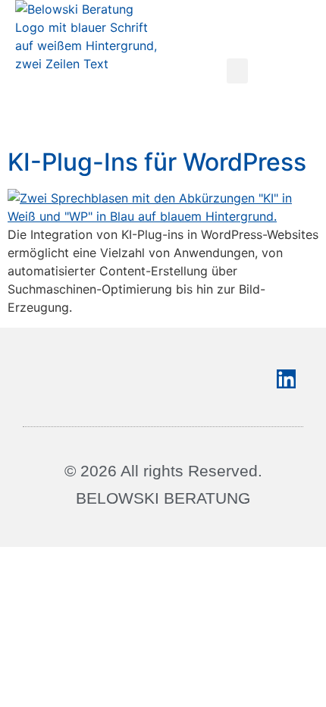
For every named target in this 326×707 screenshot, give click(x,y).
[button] (237, 70)
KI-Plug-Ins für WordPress (157, 162)
